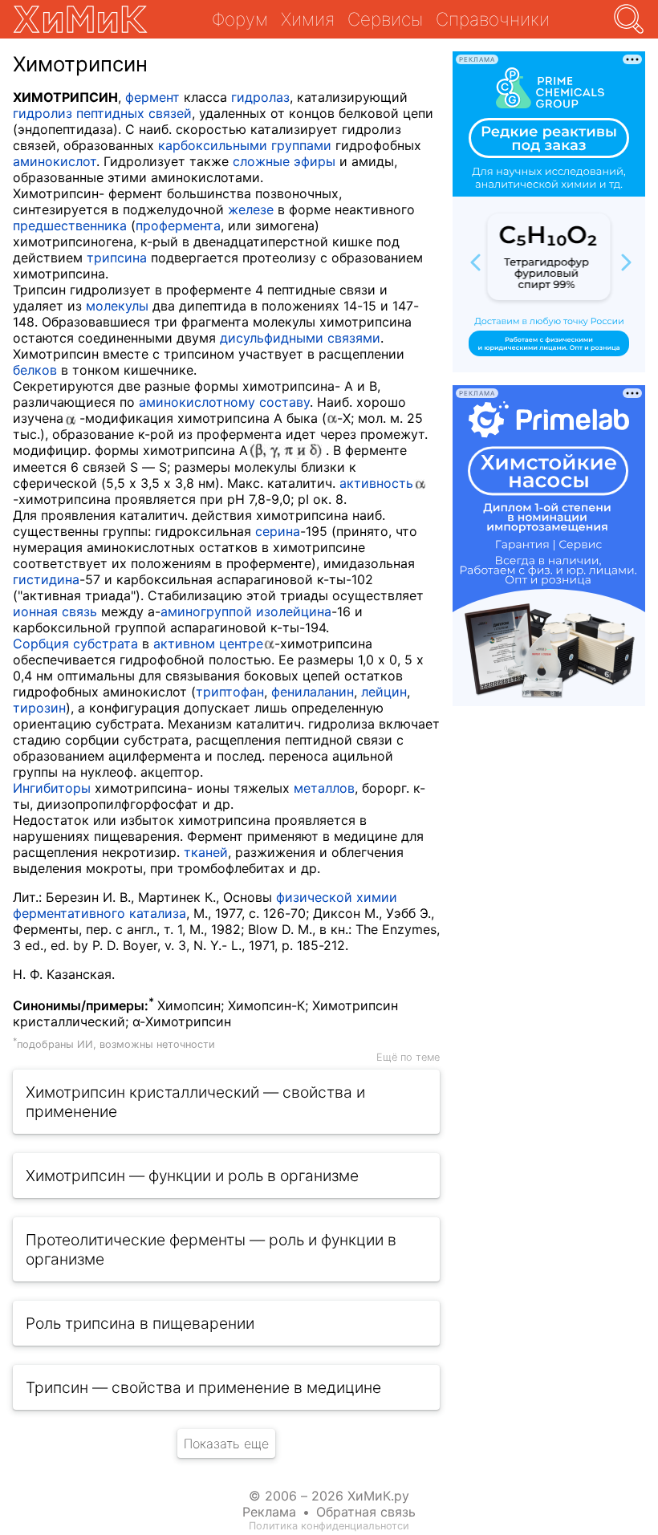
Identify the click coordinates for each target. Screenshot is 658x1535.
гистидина (46, 579)
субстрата (105, 644)
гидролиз (42, 113)
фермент (152, 97)
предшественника (70, 225)
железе (251, 209)
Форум (240, 19)
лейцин (384, 692)
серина (277, 531)
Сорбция (41, 644)
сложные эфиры (284, 161)
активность (376, 483)
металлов (324, 788)
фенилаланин (312, 692)
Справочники (493, 19)
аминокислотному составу (224, 402)
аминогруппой (206, 611)
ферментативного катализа (99, 913)
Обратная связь (366, 1512)
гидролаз (260, 97)
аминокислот (54, 161)
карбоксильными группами (244, 145)
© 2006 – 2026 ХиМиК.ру (329, 1496)
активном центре (208, 644)
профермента (178, 225)
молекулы (117, 306)
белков (35, 370)
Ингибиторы (52, 788)
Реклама (269, 1512)
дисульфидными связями (300, 338)
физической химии (336, 897)
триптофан (230, 692)
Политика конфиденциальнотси (329, 1526)
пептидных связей (134, 113)
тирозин (39, 708)
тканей (206, 852)
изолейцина (293, 611)
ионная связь (55, 611)
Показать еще (226, 1444)
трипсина (117, 258)
